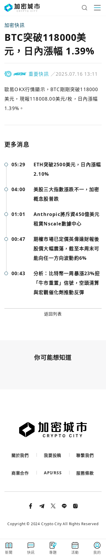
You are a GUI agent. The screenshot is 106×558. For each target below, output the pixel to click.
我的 (97, 552)
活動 (75, 552)
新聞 (9, 552)
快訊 (31, 552)
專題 (53, 552)
